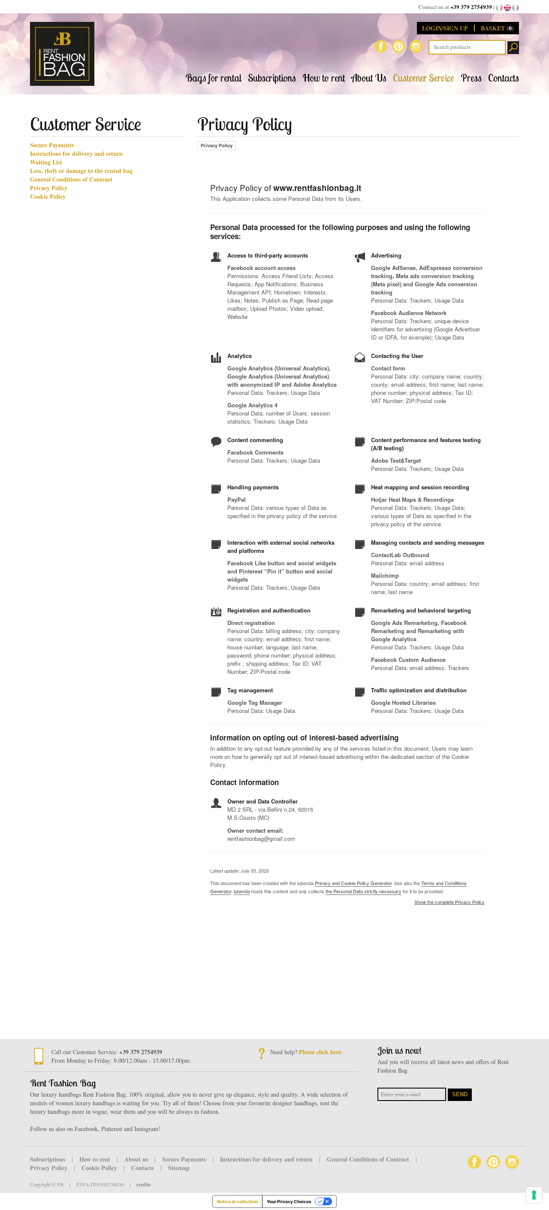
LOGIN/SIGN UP (446, 28)
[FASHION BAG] (65, 54)
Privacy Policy (48, 188)
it (499, 7)
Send (460, 1094)
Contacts (503, 78)
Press (471, 78)
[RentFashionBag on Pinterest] (398, 45)
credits (143, 1184)
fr (515, 7)
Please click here (320, 1051)
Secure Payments (52, 145)
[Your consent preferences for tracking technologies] (534, 1195)
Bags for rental (213, 78)
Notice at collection (237, 1201)
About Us (368, 78)
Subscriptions (272, 78)
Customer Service (423, 78)
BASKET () (497, 28)
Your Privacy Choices (289, 1201)
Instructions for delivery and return (76, 153)
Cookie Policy (48, 196)
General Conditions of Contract (71, 179)
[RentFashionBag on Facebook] (380, 45)
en (507, 7)
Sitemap (179, 1167)
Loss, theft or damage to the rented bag (81, 171)
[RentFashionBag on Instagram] (416, 45)
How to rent (323, 78)
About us (137, 1159)
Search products (513, 47)
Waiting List (46, 162)
